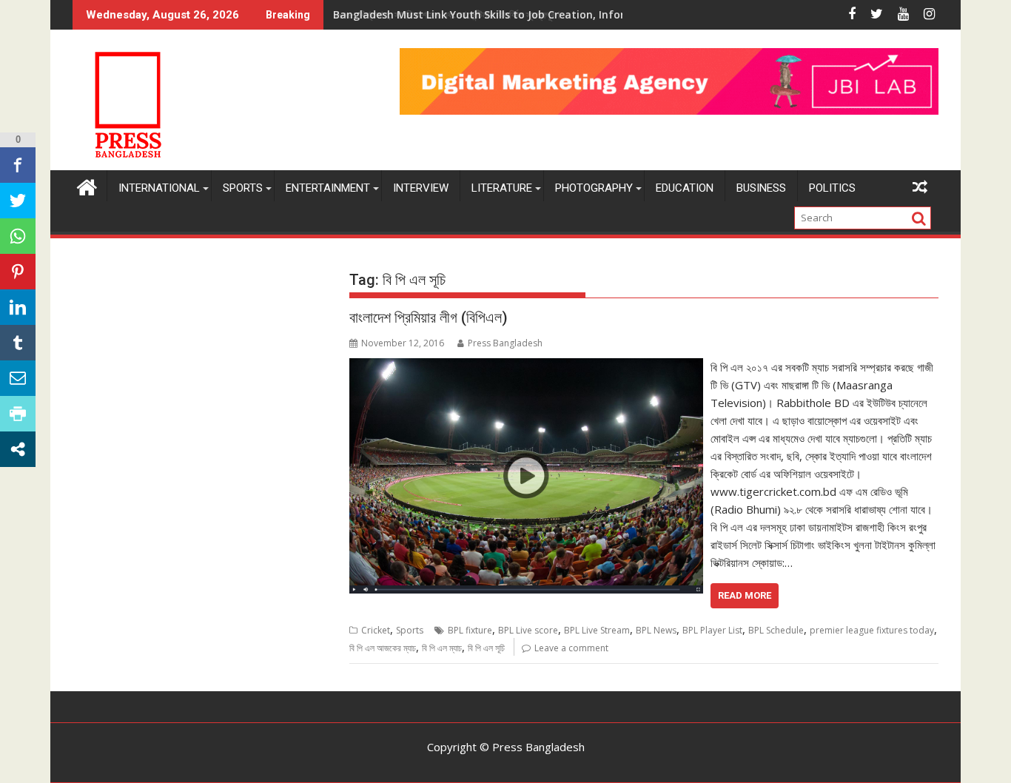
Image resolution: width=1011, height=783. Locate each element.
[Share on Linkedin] (18, 307)
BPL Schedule (776, 630)
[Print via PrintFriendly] (18, 413)
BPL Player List (712, 630)
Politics (832, 188)
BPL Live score (528, 630)
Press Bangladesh (505, 343)
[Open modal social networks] (18, 449)
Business (761, 188)
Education (684, 188)
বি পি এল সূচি (486, 648)
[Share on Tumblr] (18, 342)
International (159, 188)
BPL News (656, 630)
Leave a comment (571, 648)
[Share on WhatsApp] (18, 236)
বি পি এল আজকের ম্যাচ (382, 648)
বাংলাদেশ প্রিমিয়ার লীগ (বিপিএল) (428, 317)
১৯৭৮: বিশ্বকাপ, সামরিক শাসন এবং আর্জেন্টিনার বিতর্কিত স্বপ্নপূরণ (446, 14)
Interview (421, 188)
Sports (243, 188)
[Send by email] (18, 378)
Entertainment (328, 188)
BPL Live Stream (597, 630)
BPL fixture (470, 630)
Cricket (375, 630)
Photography (594, 188)
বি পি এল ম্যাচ (442, 648)
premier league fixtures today (872, 630)
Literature (501, 188)
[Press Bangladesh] (87, 185)
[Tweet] (18, 200)
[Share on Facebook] (18, 165)
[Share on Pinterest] (18, 271)
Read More (744, 595)
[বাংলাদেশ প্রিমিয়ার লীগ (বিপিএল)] (525, 367)
